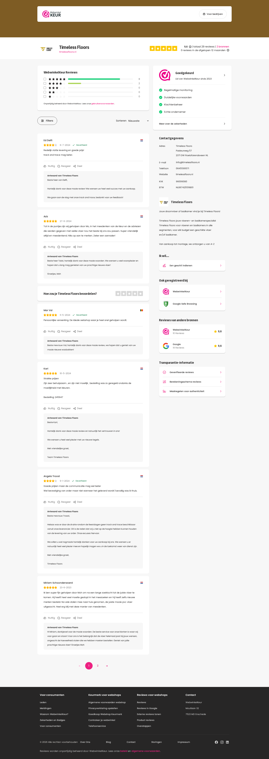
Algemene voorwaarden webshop (107, 702)
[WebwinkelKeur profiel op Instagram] (222, 741)
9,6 (187, 47)
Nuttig (51, 166)
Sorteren (121, 120)
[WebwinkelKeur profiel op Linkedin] (227, 741)
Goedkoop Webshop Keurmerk (105, 714)
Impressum (184, 742)
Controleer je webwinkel (101, 720)
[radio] (152, 48)
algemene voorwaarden (146, 751)
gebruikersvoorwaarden (102, 103)
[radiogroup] (163, 48)
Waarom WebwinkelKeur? (54, 714)
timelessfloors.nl (67, 51)
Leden (43, 702)
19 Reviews (178, 347)
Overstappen (144, 726)
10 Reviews (178, 333)
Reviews (141, 702)
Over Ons (85, 742)
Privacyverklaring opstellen (103, 708)
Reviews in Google (147, 708)
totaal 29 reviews (203, 46)
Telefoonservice (97, 726)
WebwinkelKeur (181, 329)
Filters (49, 120)
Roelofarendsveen (195, 155)
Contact (131, 742)
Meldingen (45, 708)
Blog (108, 742)
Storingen (156, 742)
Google (177, 344)
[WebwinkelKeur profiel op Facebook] (216, 741)
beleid (123, 751)
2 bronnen (223, 46)
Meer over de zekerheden (173, 123)
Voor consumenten (50, 726)
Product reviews (145, 720)
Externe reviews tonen (149, 714)
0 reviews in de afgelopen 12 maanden (203, 50)
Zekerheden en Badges (52, 720)
